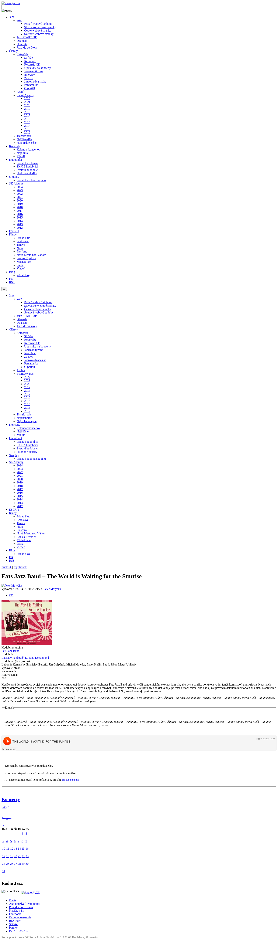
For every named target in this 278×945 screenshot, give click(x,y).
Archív (21, 91)
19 (11, 856)
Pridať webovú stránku (38, 23)
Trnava (21, 244)
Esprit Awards (25, 95)
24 (3, 863)
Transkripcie (24, 135)
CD (11, 595)
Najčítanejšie (24, 139)
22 (23, 856)
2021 (27, 101)
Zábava (28, 78)
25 (7, 863)
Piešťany (22, 251)
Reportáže (30, 61)
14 (19, 848)
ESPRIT (14, 231)
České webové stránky (37, 30)
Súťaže (28, 57)
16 (27, 848)
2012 (27, 132)
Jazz (11, 17)
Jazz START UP (27, 37)
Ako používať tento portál (24, 903)
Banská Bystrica (26, 258)
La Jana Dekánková (37, 657)
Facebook (15, 914)
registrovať (20, 567)
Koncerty (14, 146)
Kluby (13, 234)
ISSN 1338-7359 (19, 931)
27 (15, 863)
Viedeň (21, 268)
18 (7, 856)
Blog (12, 271)
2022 (27, 98)
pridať (5, 807)
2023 (20, 190)
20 (15, 856)
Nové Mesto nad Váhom (31, 254)
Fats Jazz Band (10, 650)
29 (23, 863)
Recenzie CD (32, 64)
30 (27, 863)
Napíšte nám (16, 910)
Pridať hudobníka (27, 163)
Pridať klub (23, 237)
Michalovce (24, 261)
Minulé (21, 156)
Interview (30, 74)
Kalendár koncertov (28, 149)
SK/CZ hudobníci (27, 166)
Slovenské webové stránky (40, 27)
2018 (27, 112)
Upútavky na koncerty (37, 67)
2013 (27, 129)
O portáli (29, 88)
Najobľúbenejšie (26, 142)
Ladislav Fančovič (12, 657)
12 (11, 848)
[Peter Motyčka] (12, 585)
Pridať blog (23, 275)
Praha (20, 265)
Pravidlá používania (21, 907)
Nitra (20, 248)
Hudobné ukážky (27, 173)
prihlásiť (7, 567)
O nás (12, 900)
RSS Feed (15, 920)
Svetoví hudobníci (27, 169)
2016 (27, 118)
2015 (27, 122)
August (7, 818)
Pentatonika (31, 84)
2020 (27, 105)
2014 (27, 125)
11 (7, 848)
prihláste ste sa (70, 779)
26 (11, 863)
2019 (27, 108)
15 (23, 848)
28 (19, 863)
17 (3, 856)
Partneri (13, 927)
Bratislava (23, 241)
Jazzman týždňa (33, 71)
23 (27, 856)
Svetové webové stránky (39, 34)
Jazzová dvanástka (35, 81)
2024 (20, 186)
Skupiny (14, 176)
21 (19, 856)
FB (11, 278)
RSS (12, 282)
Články (13, 50)
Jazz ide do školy (27, 47)
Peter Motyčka (52, 589)
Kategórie (22, 54)
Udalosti (22, 44)
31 (3, 871)
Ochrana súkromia (20, 917)
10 (3, 848)
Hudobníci (15, 159)
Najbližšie (23, 152)
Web (19, 20)
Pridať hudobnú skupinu (31, 180)
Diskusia (22, 40)
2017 (27, 115)
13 (15, 848)
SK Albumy (16, 183)
